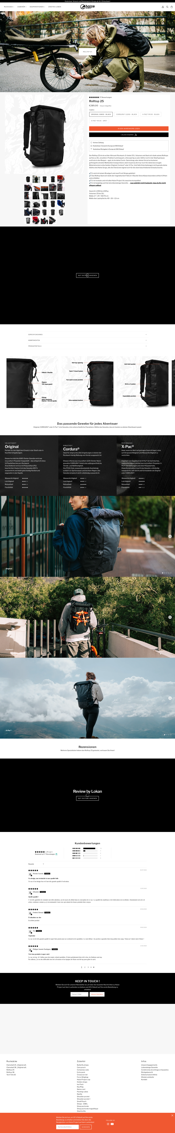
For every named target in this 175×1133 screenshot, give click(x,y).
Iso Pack (80, 1084)
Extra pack (81, 1072)
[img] (33, 870)
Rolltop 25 (10, 1070)
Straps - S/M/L (82, 1104)
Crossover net (82, 1075)
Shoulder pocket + (84, 1099)
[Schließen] (172, 1115)
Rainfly (79, 1094)
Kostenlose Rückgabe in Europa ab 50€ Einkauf (108, 149)
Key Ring (80, 1087)
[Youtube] (112, 1124)
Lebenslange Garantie (149, 1067)
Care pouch (81, 1067)
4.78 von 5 (48, 852)
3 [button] (88, 967)
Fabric (91, 110)
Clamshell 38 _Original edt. (16, 1067)
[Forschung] (167, 7)
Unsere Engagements (149, 1065)
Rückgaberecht (147, 1072)
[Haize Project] (87, 6)
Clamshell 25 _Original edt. (16, 1065)
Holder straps (82, 1082)
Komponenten (34, 340)
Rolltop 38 (10, 1072)
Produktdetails (34, 346)
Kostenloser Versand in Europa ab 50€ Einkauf (108, 146)
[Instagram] (108, 1124)
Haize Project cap (83, 1080)
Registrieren (97, 994)
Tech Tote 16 (11, 1075)
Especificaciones (35, 334)
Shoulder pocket (83, 1097)
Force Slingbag (82, 1077)
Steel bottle (81, 1111)
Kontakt (144, 1080)
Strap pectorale (83, 1106)
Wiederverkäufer (147, 1077)
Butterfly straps (83, 1065)
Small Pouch (81, 1101)
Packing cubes (82, 1092)
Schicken (86, 1127)
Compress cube (83, 1070)
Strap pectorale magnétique (87, 1109)
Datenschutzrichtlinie (149, 1075)
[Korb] (171, 7)
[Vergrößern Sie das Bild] (44, 134)
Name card (81, 1089)
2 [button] (84, 967)
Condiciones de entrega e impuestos (155, 1070)
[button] (94, 97)
